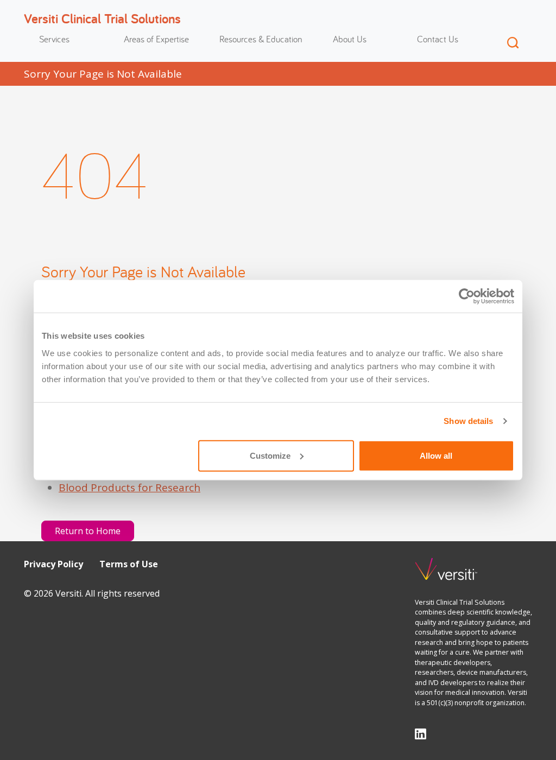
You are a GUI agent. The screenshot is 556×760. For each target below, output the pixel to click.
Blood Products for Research (129, 487)
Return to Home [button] (88, 531)
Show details (468, 421)
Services (54, 39)
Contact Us (437, 39)
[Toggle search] (513, 42)
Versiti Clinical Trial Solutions (102, 18)
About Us (350, 39)
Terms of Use (128, 564)
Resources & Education (260, 39)
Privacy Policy (53, 564)
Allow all (436, 455)
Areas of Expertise (156, 39)
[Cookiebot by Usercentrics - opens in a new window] (466, 296)
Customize (270, 455)
